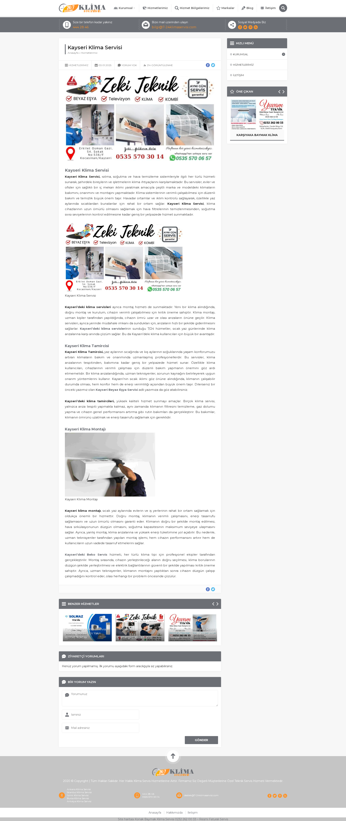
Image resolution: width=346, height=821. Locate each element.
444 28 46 (81, 27)
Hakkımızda (174, 812)
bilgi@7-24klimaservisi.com (174, 27)
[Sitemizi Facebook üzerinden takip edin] (240, 27)
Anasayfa (73, 52)
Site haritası (126, 819)
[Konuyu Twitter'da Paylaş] (213, 65)
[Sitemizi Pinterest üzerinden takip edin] (250, 27)
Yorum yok (129, 65)
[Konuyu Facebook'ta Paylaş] (208, 65)
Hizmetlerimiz (158, 8)
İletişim (270, 8)
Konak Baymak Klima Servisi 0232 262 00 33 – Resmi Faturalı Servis (181, 819)
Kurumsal (126, 8)
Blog (249, 8)
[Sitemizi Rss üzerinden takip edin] (256, 27)
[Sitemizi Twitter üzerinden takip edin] (245, 27)
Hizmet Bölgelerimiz (194, 8)
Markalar (227, 8)
